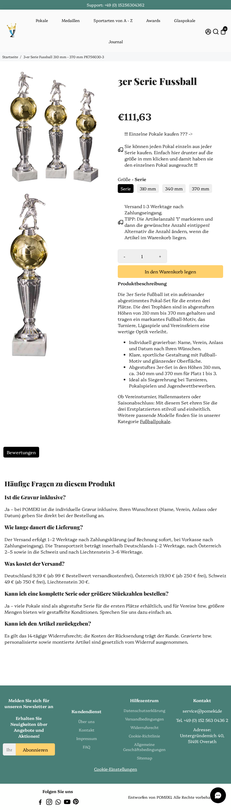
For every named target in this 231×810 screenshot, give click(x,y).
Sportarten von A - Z (113, 20)
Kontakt (86, 729)
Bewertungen (21, 452)
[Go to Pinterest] (76, 802)
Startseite (10, 56)
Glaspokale (184, 20)
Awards (153, 20)
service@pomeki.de (202, 711)
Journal (115, 41)
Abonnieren (35, 749)
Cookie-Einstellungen (115, 769)
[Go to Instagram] (49, 802)
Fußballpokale (155, 421)
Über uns (86, 721)
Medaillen (71, 20)
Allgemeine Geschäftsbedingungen (144, 747)
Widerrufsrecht (144, 727)
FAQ (86, 746)
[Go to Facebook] (40, 802)
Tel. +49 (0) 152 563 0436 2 (202, 720)
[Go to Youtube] (67, 802)
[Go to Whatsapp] (58, 802)
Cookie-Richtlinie (144, 735)
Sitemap (144, 757)
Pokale (42, 20)
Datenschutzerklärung (144, 710)
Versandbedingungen (144, 718)
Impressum (86, 738)
